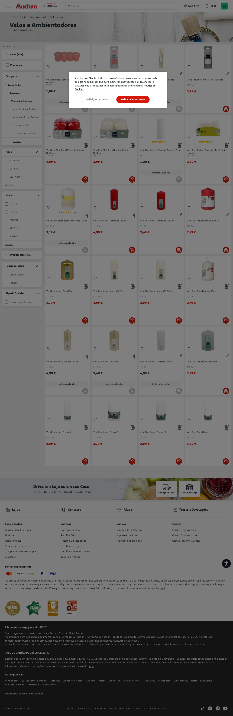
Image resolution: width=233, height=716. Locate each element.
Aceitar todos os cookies (133, 99)
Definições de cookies (97, 99)
